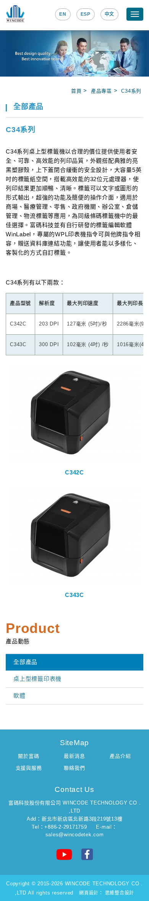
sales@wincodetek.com (74, 834)
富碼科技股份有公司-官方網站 (15, 13)
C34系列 (131, 91)
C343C (74, 595)
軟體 (19, 695)
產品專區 (101, 91)
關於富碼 (28, 756)
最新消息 (74, 756)
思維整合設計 (119, 893)
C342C (74, 472)
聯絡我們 (74, 768)
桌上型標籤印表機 (37, 678)
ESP (86, 14)
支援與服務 (29, 768)
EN (62, 14)
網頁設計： (91, 893)
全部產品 (25, 662)
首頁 (76, 91)
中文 (110, 14)
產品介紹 (120, 756)
